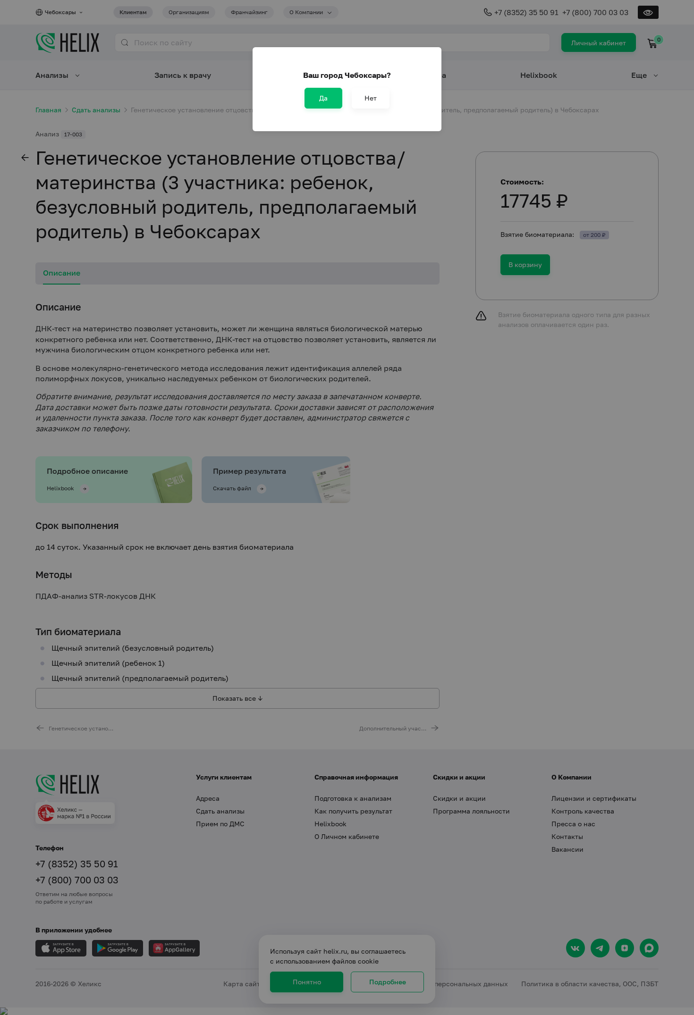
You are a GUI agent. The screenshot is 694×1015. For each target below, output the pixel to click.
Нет (370, 98)
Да (323, 98)
